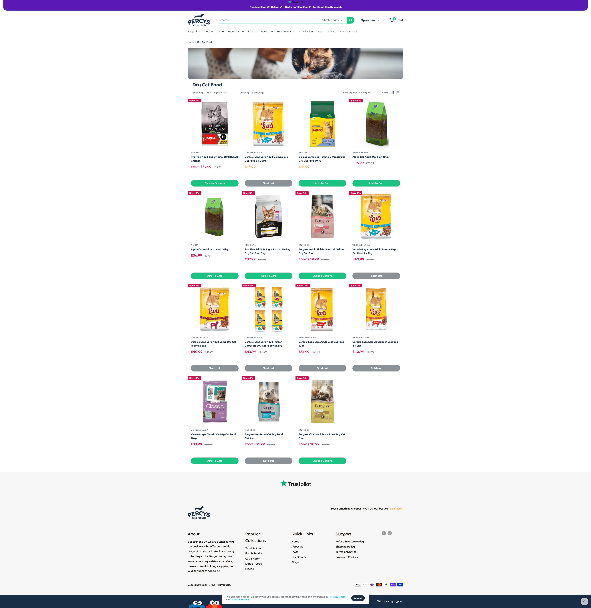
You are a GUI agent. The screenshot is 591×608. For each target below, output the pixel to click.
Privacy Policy (338, 596)
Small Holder (284, 31)
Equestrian (234, 31)
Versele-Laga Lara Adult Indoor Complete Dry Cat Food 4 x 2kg (263, 343)
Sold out (268, 183)
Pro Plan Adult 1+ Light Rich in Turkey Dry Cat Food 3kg (267, 251)
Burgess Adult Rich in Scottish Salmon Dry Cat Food (322, 251)
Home (191, 42)
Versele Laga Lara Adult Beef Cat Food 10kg (321, 343)
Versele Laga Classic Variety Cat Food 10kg (213, 436)
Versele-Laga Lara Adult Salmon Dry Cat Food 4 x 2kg (374, 251)
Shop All (192, 31)
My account (369, 20)
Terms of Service (346, 552)
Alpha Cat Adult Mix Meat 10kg (209, 249)
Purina (195, 152)
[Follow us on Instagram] (390, 533)
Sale (320, 31)
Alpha (195, 245)
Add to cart (322, 183)
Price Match (396, 508)
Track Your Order (349, 31)
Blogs (295, 562)
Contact (331, 31)
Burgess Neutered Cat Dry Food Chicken (264, 436)
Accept (358, 598)
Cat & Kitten (252, 558)
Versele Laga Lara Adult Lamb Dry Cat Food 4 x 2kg (213, 343)
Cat (219, 31)
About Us (297, 546)
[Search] (350, 20)
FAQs (294, 552)
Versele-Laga (253, 152)
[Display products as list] (397, 92)
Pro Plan (250, 245)
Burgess (304, 245)
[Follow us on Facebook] (384, 533)
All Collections (306, 31)
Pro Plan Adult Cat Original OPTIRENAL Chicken (214, 158)
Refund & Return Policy (350, 541)
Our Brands (298, 557)
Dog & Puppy (253, 563)
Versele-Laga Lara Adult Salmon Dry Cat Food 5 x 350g (266, 158)
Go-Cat (303, 152)
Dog (206, 31)
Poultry (265, 31)
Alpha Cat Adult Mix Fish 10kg (370, 157)
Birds (251, 31)
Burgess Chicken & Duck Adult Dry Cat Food (322, 436)
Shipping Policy (345, 546)
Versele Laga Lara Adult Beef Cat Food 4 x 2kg (375, 343)
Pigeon (249, 569)
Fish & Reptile (253, 553)
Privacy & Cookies (347, 557)
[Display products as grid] (392, 92)
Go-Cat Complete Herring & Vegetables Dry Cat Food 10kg (322, 158)
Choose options (215, 183)
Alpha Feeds (360, 152)
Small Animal (253, 548)
